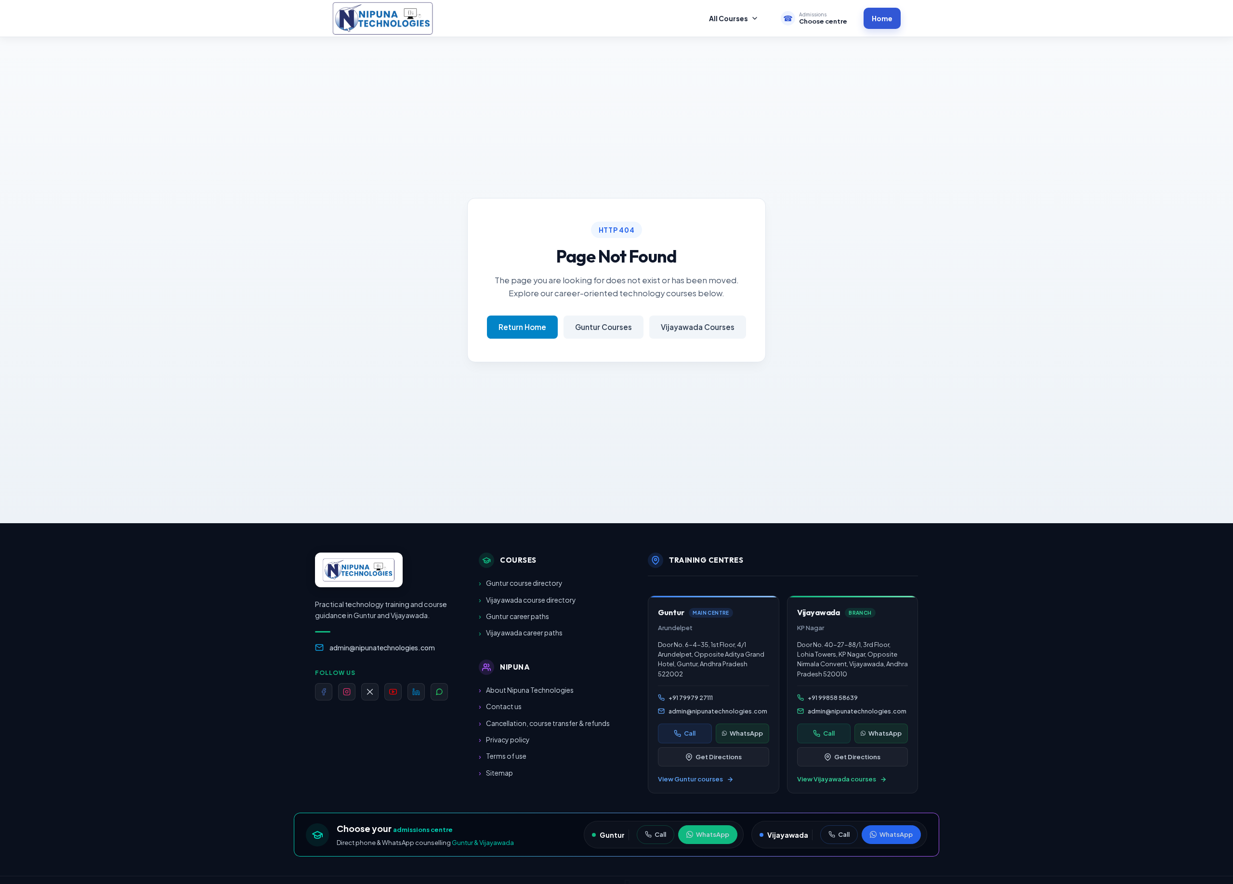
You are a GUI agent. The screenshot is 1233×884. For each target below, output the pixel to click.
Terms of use (502, 756)
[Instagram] (346, 691)
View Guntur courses (690, 779)
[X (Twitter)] (370, 691)
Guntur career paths (514, 616)
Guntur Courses (603, 326)
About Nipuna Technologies (526, 690)
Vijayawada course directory (527, 599)
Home (882, 18)
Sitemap (496, 772)
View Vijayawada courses (836, 779)
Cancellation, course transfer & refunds (544, 723)
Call (660, 834)
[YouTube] (393, 691)
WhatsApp (712, 834)
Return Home (522, 326)
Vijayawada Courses (698, 326)
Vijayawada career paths (521, 633)
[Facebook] (323, 691)
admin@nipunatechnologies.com (382, 647)
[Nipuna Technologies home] (382, 18)
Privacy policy (504, 739)
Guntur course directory (521, 583)
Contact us (500, 706)
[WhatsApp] (439, 691)
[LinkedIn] (416, 691)
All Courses (728, 18)
